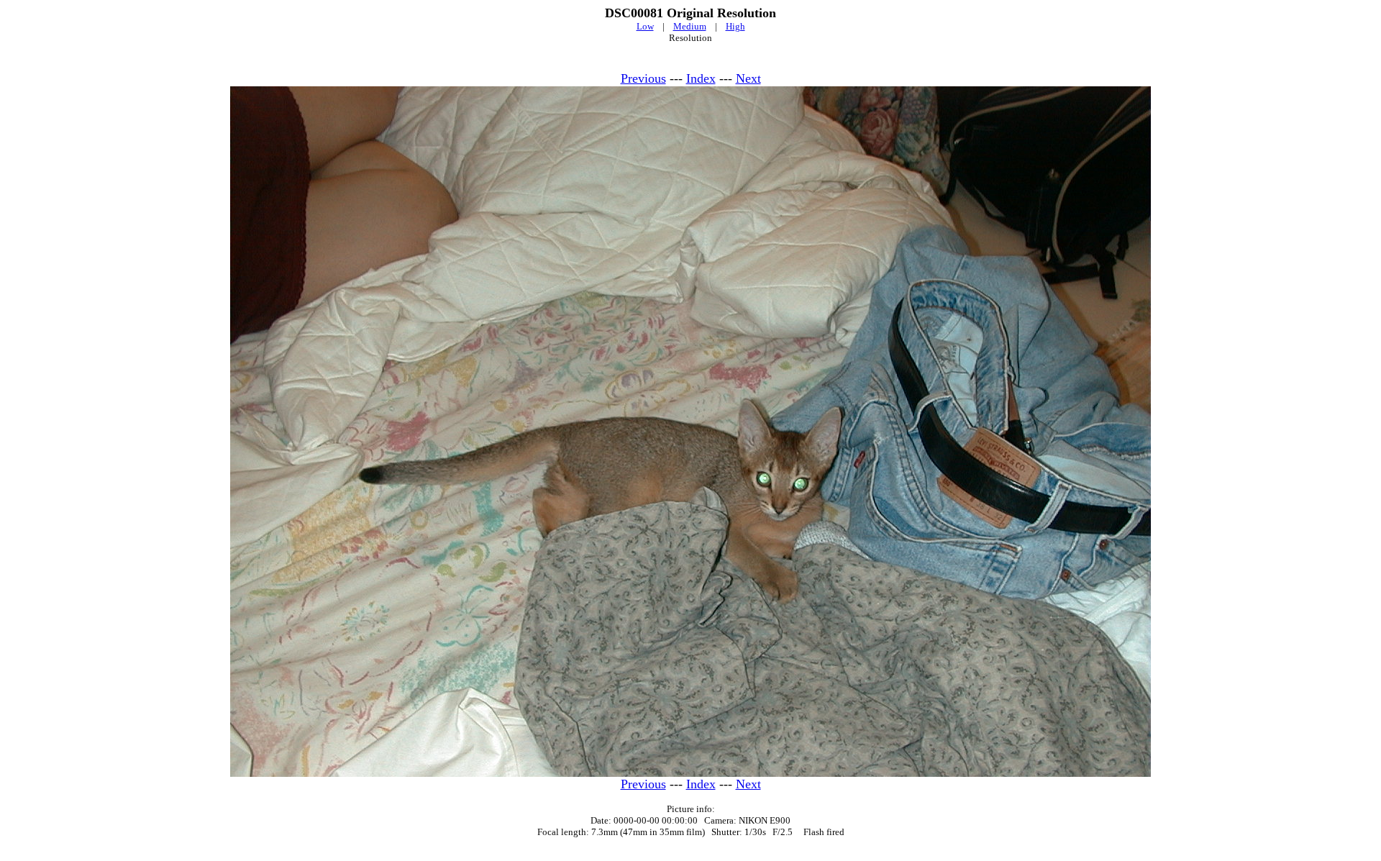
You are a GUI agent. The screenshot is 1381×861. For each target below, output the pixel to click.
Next (748, 78)
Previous (643, 78)
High (735, 26)
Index (701, 78)
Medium (689, 26)
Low (645, 26)
